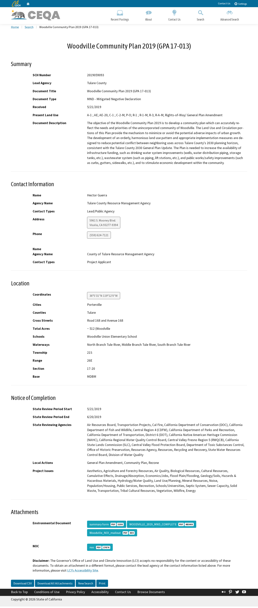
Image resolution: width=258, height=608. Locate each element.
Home (15, 27)
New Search (85, 583)
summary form (106, 524)
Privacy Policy (75, 592)
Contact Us (224, 3)
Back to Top (19, 592)
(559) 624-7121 (99, 235)
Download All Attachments (55, 583)
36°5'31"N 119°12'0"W (104, 295)
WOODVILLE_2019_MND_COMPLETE (161, 524)
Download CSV (22, 583)
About (148, 19)
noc (99, 547)
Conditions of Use (46, 592)
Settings (242, 3)
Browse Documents (151, 592)
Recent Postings (120, 19)
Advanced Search (229, 19)
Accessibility (100, 592)
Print (102, 583)
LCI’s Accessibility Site (82, 570)
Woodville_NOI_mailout (112, 533)
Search (200, 19)
